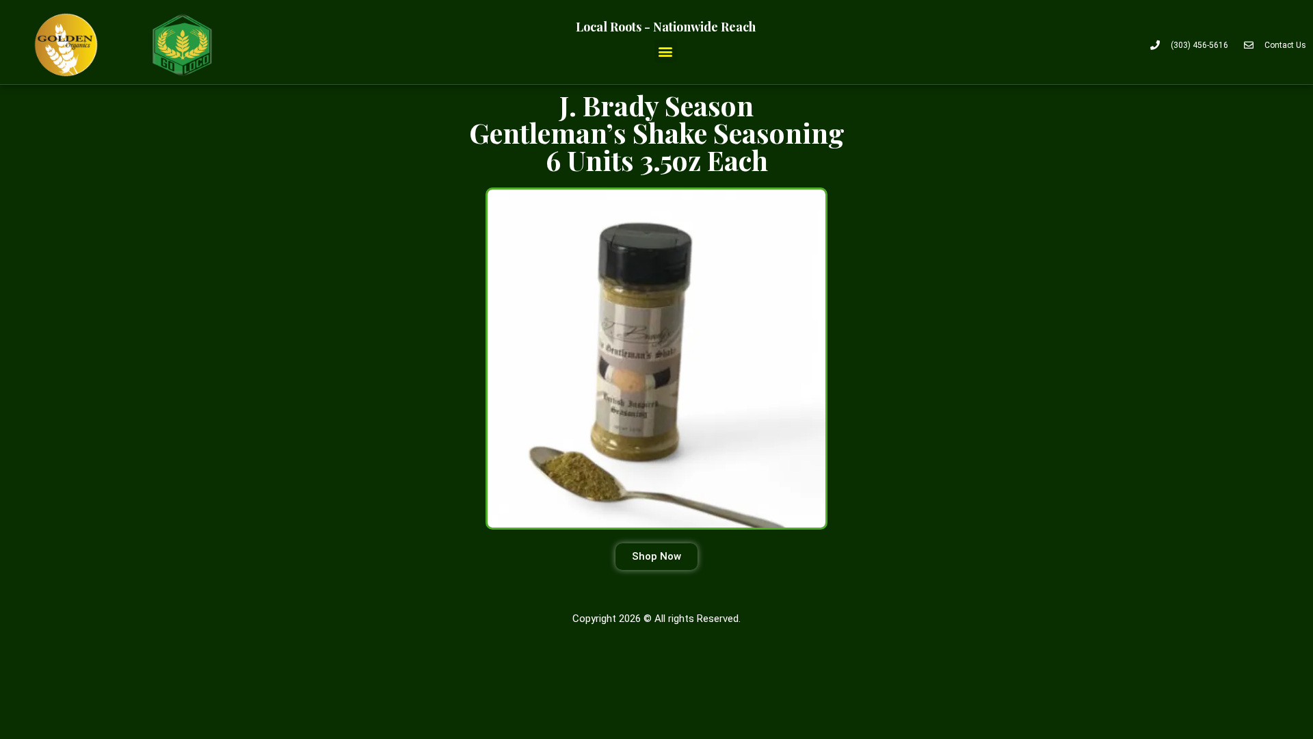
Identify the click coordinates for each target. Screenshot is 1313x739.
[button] (665, 51)
